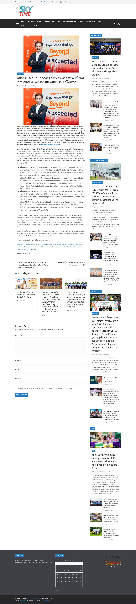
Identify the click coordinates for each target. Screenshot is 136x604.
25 (61, 581)
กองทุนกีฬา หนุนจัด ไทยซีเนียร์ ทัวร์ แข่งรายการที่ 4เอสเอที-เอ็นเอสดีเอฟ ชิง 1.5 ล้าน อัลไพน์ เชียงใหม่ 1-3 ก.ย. (56, 3)
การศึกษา (39, 21)
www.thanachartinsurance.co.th (42, 236)
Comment (19, 335)
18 (61, 578)
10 (57, 574)
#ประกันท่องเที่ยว (70, 244)
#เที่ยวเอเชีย (61, 247)
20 (69, 578)
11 (61, 574)
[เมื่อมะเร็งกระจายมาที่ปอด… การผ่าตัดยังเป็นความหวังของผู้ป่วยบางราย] (96, 381)
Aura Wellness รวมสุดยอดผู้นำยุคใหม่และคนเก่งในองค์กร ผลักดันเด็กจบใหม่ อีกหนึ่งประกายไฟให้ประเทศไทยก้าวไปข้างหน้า (111, 415)
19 (65, 578)
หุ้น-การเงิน (30, 21)
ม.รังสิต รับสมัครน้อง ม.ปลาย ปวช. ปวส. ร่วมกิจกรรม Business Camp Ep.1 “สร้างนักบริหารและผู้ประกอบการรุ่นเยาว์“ (32, 265)
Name (18, 361)
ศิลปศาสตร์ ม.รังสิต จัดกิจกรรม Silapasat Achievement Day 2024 (71, 263)
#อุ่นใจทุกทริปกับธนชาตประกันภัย (26, 249)
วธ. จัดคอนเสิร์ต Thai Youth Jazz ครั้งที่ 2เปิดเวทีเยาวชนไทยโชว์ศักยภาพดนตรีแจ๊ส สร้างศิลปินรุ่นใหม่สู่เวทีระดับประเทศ (105, 68)
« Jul (56, 590)
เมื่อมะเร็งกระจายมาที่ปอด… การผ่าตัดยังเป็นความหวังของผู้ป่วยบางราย (111, 380)
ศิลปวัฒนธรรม (49, 21)
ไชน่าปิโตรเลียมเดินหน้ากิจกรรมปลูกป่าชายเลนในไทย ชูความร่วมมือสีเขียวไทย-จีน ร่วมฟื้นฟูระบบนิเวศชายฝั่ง (110, 503)
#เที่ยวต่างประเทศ (78, 247)
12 (65, 574)
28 (73, 581)
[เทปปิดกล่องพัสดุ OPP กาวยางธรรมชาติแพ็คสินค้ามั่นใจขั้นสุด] (26, 279)
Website (18, 378)
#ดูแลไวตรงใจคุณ (59, 244)
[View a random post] (118, 23)
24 (57, 581)
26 (65, 581)
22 (77, 578)
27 (69, 581)
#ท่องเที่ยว (55, 247)
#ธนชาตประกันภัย (48, 244)
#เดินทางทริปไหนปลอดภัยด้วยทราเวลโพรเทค (30, 244)
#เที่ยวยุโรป (69, 247)
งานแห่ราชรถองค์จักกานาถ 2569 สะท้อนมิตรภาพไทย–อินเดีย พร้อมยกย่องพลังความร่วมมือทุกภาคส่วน (111, 148)
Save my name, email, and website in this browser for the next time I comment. (45, 388)
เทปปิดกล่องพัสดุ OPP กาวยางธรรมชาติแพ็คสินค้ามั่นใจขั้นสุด (26, 294)
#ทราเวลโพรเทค (47, 247)
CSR (81, 21)
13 (69, 574)
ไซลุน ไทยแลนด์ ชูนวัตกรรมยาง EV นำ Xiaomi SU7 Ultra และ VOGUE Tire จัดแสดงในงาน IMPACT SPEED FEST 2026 (111, 257)
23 (80, 578)
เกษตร (100, 21)
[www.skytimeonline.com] (17, 23)
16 (80, 574)
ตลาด (22, 21)
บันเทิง (58, 21)
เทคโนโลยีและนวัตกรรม (70, 21)
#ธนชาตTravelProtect (35, 247)
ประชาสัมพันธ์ (34, 26)
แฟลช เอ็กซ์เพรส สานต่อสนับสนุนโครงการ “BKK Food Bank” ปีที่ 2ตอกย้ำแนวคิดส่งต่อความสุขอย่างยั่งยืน (104, 461)
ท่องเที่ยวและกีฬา (90, 21)
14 (73, 574)
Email (17, 370)
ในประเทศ (24, 26)
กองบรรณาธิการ (32, 86)
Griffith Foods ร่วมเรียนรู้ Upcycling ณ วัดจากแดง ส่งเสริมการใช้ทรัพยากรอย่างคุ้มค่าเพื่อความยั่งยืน (110, 518)
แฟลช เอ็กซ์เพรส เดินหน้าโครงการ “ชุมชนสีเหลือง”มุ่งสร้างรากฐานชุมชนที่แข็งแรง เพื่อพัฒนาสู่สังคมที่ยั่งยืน (111, 533)
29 (77, 581)
